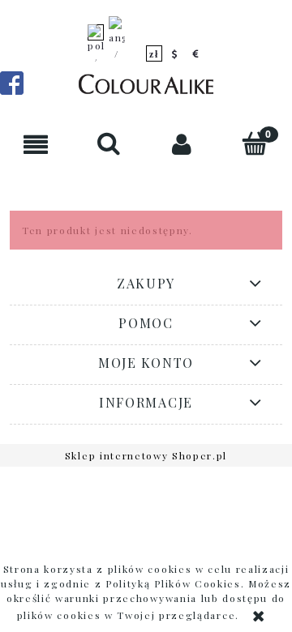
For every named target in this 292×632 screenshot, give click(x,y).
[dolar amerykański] (175, 53)
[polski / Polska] (96, 53)
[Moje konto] (182, 143)
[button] (36, 143)
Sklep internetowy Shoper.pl (146, 455)
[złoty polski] (154, 53)
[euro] (196, 53)
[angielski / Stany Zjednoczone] (117, 53)
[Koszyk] (255, 143)
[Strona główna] (146, 86)
